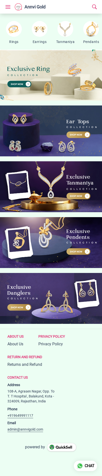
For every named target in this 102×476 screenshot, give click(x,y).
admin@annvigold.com (25, 429)
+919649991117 (20, 415)
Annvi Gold (35, 6)
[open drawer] (8, 7)
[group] (51, 75)
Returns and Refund (24, 364)
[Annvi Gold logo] (18, 7)
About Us (15, 344)
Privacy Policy (50, 344)
